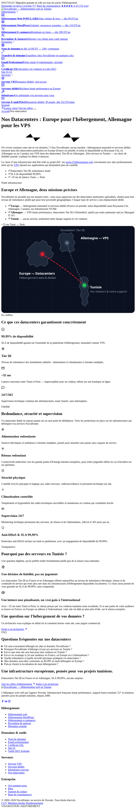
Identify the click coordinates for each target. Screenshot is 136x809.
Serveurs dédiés (16, 766)
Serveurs (6, 75)
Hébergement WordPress (21, 717)
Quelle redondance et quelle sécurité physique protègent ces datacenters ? (42, 658)
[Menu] (35, 109)
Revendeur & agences (19, 723)
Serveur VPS (15, 763)
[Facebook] (2, 701)
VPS (16, 165)
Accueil (5, 111)
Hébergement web (17, 714)
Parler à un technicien (13, 629)
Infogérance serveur (18, 769)
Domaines (7, 42)
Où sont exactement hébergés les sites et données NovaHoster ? (37, 646)
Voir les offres (25, 108)
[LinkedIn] (6, 701)
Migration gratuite (17, 726)
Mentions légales (16, 803)
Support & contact (17, 791)
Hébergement (8, 11)
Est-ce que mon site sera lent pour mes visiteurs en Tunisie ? (35, 652)
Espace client (11, 108)
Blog (10, 788)
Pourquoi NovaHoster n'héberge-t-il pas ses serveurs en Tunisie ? (38, 649)
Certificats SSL (16, 745)
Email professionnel (18, 742)
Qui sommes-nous (17, 785)
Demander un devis (11, 5)
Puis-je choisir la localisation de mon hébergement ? (31, 664)
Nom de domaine (17, 739)
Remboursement (34, 803)
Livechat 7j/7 (29, 5)
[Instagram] (9, 701)
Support (5, 105)
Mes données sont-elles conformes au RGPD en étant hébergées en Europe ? (44, 661)
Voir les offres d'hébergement (17, 684)
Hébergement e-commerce (21, 720)
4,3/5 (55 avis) (75, 5)
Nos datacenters (16, 772)
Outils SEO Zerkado (19, 751)
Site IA (6, 72)
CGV (4, 803)
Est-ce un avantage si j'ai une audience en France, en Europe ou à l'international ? (46, 655)
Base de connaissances (49, 5)
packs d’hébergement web (79, 162)
